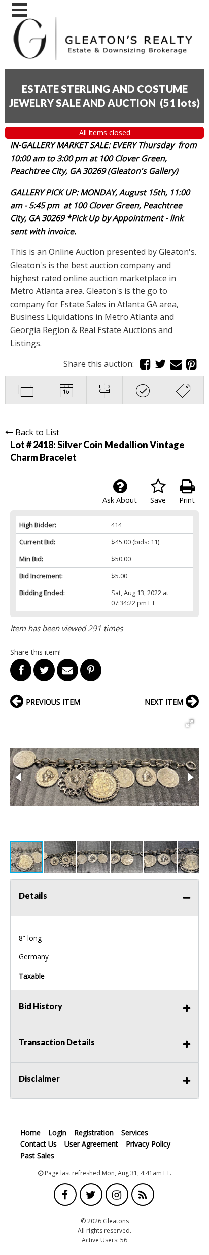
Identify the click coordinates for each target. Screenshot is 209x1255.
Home (30, 1132)
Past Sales (37, 1155)
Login (57, 1132)
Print (187, 500)
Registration (94, 1132)
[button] (190, 723)
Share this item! (35, 652)
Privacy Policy (148, 1144)
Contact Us (38, 1144)
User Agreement (91, 1144)
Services (134, 1132)
